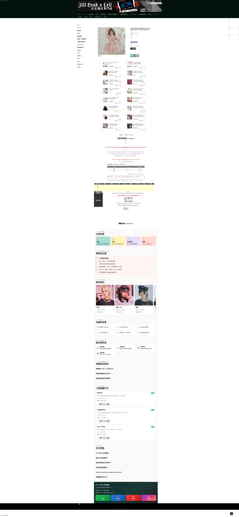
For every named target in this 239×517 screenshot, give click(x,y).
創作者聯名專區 (142, 14)
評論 (131, 134)
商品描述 (121, 134)
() (148, 0)
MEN (86, 16)
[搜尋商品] (160, 3)
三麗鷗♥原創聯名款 (123, 14)
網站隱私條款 (119, 508)
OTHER (104, 16)
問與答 (127, 134)
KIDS (91, 16)
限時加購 (91, 14)
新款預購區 (103, 14)
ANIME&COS (97, 16)
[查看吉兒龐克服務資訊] (6, 515)
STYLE (155, 14)
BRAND (149, 14)
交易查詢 (153, 0)
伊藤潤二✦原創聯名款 (112, 14)
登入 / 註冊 (159, 0)
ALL (79, 14)
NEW (97, 14)
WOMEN (80, 16)
